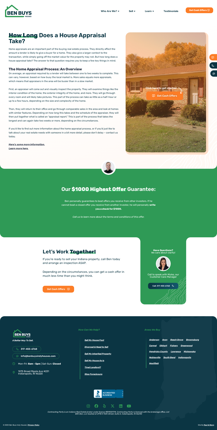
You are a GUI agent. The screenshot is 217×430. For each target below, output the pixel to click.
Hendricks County (158, 351)
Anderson (154, 340)
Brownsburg (192, 340)
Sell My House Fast (94, 340)
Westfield (154, 363)
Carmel (153, 345)
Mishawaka (190, 351)
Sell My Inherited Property (98, 354)
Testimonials (171, 11)
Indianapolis (184, 357)
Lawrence (176, 351)
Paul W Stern (209, 425)
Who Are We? (109, 11)
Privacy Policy (33, 425)
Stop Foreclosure (93, 374)
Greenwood (186, 345)
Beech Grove (176, 340)
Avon (164, 340)
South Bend (169, 357)
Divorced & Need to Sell (96, 347)
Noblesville (154, 357)
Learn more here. (18, 148)
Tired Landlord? (93, 367)
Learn (148, 11)
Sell (131, 11)
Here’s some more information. (27, 144)
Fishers (174, 345)
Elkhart (163, 345)
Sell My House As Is (94, 360)
